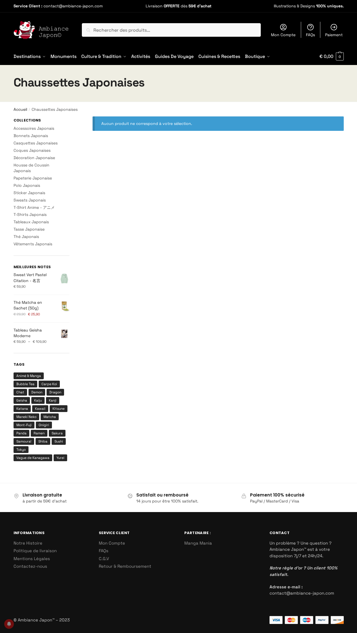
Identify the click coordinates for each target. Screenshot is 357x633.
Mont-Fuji (24, 425)
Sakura (57, 433)
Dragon (55, 392)
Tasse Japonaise (29, 229)
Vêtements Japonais (33, 243)
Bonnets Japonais (31, 135)
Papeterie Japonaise (33, 178)
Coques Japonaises (32, 150)
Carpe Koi (49, 384)
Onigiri (44, 425)
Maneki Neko (26, 417)
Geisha (21, 400)
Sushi (58, 441)
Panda (21, 433)
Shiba (42, 441)
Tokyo (21, 449)
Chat (20, 392)
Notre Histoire (28, 543)
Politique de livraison (35, 550)
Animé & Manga (28, 376)
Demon (36, 392)
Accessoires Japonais (34, 128)
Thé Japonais (26, 236)
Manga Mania (198, 543)
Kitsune (58, 408)
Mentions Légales (32, 558)
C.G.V (104, 558)
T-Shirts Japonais (30, 214)
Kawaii (40, 408)
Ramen (39, 433)
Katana (22, 408)
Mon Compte (283, 34)
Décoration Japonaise (34, 157)
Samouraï (23, 441)
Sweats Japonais (30, 200)
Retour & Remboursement (125, 566)
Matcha (49, 417)
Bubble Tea (25, 384)
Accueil (20, 109)
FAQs (310, 34)
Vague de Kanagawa (32, 458)
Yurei (60, 458)
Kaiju (38, 400)
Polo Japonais (27, 185)
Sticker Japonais (29, 192)
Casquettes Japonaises (36, 143)
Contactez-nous (30, 566)
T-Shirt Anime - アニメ (34, 207)
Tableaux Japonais (31, 221)
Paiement (334, 34)
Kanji (52, 400)
